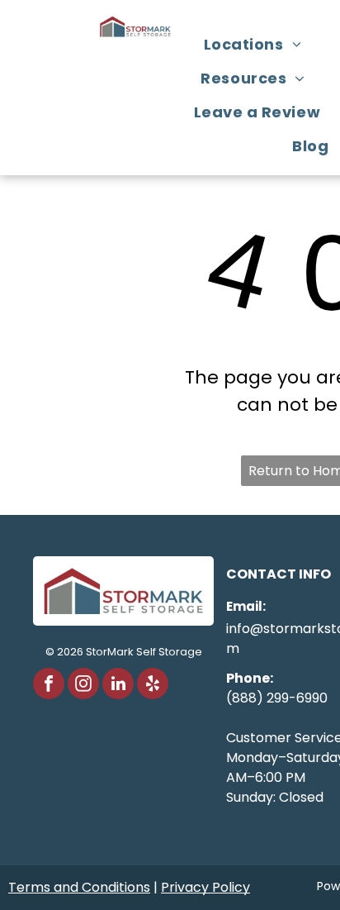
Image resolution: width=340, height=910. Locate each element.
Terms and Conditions (79, 887)
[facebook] (48, 685)
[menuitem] (259, 44)
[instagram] (83, 685)
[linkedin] (118, 685)
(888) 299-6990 (277, 698)
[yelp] (152, 685)
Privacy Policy (205, 887)
